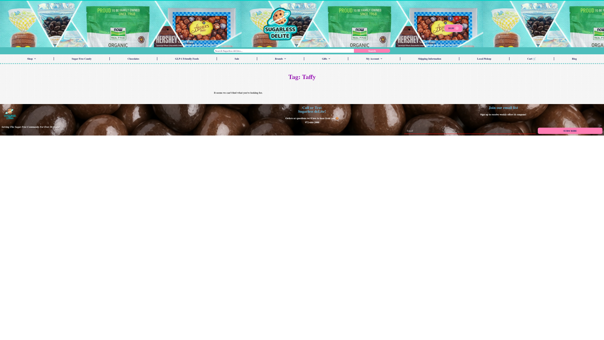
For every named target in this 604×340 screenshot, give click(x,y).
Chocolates (133, 58)
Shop (30, 58)
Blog (574, 58)
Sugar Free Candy (82, 58)
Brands (279, 58)
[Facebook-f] (450, 18)
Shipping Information (429, 58)
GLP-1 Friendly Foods (187, 58)
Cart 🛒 (531, 58)
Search (372, 51)
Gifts (324, 58)
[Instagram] (456, 18)
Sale (237, 58)
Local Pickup (484, 58)
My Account (372, 58)
